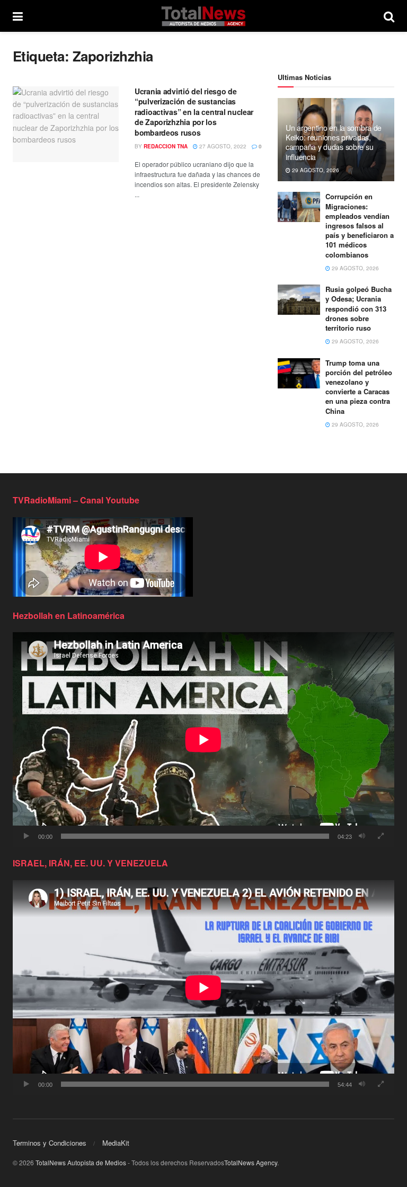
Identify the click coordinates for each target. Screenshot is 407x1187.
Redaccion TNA (166, 146)
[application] (203, 739)
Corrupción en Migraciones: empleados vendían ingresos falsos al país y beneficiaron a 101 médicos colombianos (359, 225)
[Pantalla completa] (380, 836)
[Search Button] (389, 16)
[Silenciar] (362, 836)
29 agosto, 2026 (314, 170)
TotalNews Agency (250, 1162)
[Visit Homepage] (203, 15)
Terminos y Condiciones (49, 1143)
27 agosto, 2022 (222, 146)
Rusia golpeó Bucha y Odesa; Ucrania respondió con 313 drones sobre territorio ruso (358, 308)
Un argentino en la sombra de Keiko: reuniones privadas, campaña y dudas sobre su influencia (334, 142)
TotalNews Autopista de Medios (81, 1162)
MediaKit (115, 1143)
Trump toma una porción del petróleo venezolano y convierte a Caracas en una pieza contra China (358, 387)
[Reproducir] (26, 836)
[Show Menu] (18, 16)
